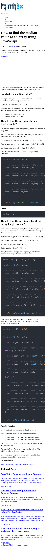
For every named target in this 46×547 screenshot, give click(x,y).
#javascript (4, 56)
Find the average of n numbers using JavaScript (17, 464)
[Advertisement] (23, 71)
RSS (6, 13)
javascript (8, 21)
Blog (2, 13)
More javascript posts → (21, 545)
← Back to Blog (7, 545)
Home (7, 17)
